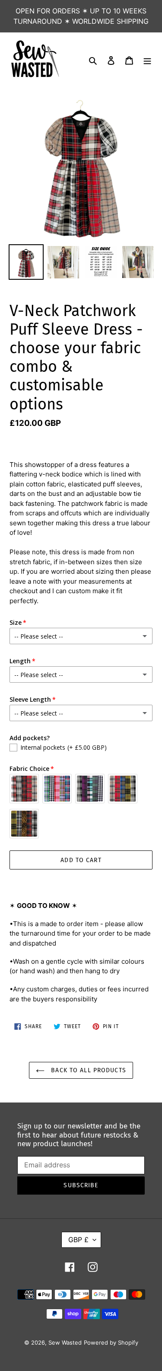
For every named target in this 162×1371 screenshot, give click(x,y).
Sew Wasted (65, 1342)
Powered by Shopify (111, 1342)
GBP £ (78, 1239)
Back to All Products (87, 1070)
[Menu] (147, 59)
